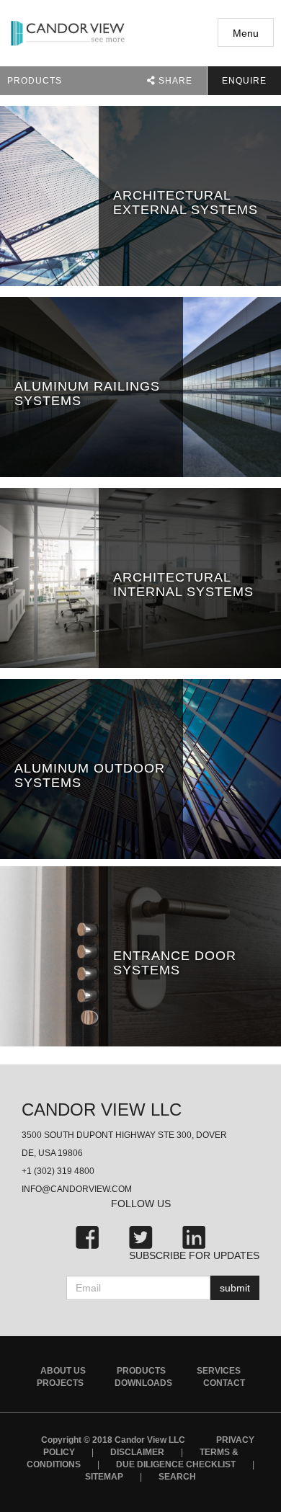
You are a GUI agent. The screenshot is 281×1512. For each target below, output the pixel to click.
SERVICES (219, 1371)
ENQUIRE (244, 81)
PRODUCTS (141, 1371)
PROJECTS (60, 1383)
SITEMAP (104, 1477)
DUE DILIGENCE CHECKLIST (176, 1464)
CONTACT (224, 1383)
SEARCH (177, 1477)
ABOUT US (63, 1371)
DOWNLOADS (143, 1383)
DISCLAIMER (137, 1452)
